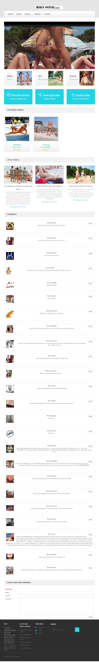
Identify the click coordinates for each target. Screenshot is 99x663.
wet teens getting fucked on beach (10, 648)
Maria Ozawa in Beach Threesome (81, 186)
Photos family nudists (25, 642)
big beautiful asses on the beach (9, 638)
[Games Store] (49, 7)
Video (19, 14)
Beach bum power (25, 645)
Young (47, 14)
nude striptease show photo (10, 631)
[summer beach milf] (46, 129)
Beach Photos (16, 656)
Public (28, 14)
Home (10, 14)
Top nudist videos (15, 110)
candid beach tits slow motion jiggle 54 (49, 186)
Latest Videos (13, 160)
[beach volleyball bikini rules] (17, 129)
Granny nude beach (25, 648)
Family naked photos (25, 634)
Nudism (37, 14)
